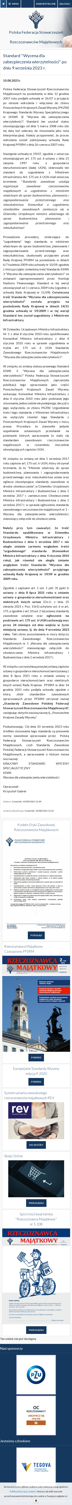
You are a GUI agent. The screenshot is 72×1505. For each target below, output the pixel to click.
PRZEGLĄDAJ (36, 1202)
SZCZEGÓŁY (36, 1144)
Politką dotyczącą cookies (23, 1491)
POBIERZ (36, 1057)
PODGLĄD (36, 935)
